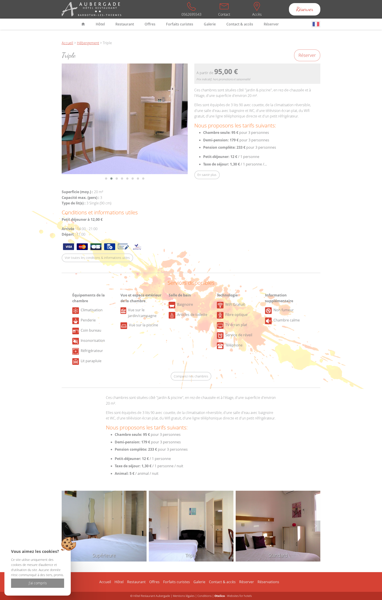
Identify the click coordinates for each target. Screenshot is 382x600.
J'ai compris (38, 583)
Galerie (210, 24)
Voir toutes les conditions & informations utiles (97, 258)
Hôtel (100, 24)
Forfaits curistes (179, 24)
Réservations (268, 581)
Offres (150, 24)
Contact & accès (239, 24)
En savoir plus (206, 175)
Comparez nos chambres (191, 376)
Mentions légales (184, 596)
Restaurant (124, 24)
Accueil (67, 42)
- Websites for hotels (233, 596)
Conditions (204, 596)
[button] (106, 178)
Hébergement (88, 42)
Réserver (304, 9)
